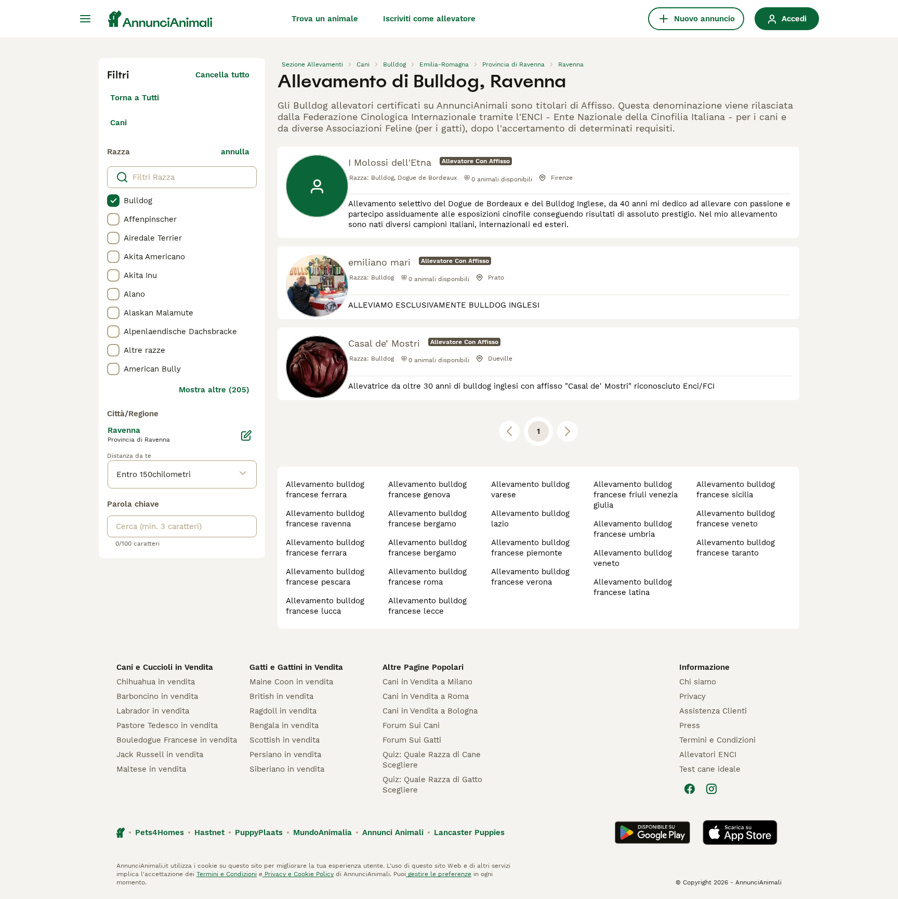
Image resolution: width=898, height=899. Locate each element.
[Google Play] (652, 832)
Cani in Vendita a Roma (425, 696)
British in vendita (281, 696)
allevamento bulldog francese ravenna (325, 518)
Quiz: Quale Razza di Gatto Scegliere (432, 785)
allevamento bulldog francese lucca (325, 606)
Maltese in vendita (151, 769)
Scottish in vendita (284, 740)
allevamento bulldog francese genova (427, 489)
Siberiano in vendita (286, 769)
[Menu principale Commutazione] (85, 18)
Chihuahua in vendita (155, 681)
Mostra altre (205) (214, 389)
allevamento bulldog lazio (530, 518)
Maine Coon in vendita (291, 681)
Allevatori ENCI (707, 754)
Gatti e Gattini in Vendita (296, 667)
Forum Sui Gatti (411, 740)
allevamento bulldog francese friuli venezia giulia (635, 495)
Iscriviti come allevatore (429, 18)
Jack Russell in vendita (159, 754)
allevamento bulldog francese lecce (427, 606)
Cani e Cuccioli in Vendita (164, 667)
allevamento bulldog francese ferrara (325, 489)
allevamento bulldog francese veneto (735, 518)
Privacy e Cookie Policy (298, 874)
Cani (118, 122)
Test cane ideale (710, 769)
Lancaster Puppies (469, 832)
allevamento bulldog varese (530, 489)
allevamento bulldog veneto (632, 558)
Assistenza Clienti (713, 711)
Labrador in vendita (152, 711)
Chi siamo (697, 681)
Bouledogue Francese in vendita (176, 740)
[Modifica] (246, 435)
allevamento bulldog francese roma (427, 577)
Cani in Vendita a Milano (427, 681)
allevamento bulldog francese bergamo (427, 518)
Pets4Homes (159, 832)
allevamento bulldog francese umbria (632, 529)
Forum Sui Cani (411, 725)
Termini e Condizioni (717, 740)
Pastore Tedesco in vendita (167, 725)
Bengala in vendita (284, 725)
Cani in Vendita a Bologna (430, 711)
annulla (235, 151)
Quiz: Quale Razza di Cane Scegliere (431, 760)
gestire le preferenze (438, 874)
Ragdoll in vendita (282, 711)
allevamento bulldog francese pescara (325, 577)
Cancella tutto (222, 75)
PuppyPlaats (259, 832)
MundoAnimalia (322, 832)
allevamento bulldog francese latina (632, 587)
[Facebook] (689, 788)
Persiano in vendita (285, 754)
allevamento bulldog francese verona (530, 577)
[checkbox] (113, 200)
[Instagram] (711, 788)
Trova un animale (325, 18)
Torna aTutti (134, 97)
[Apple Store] (740, 832)
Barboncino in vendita (157, 696)
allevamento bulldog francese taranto (735, 548)
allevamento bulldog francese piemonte (530, 548)
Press (689, 725)
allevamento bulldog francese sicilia (735, 489)
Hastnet (209, 832)
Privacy (692, 696)
